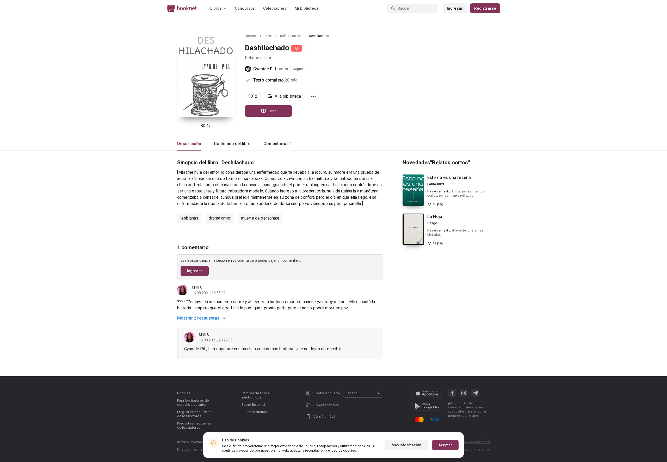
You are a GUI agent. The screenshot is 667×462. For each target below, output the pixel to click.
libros (456, 191)
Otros (268, 36)
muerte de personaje (260, 218)
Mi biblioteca (307, 8)
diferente (459, 230)
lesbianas (189, 218)
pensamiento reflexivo (456, 195)
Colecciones (274, 8)
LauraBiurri (435, 184)
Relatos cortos (290, 36)
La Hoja (434, 216)
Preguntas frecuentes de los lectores (194, 414)
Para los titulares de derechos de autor (193, 402)
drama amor (220, 218)
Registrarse (485, 8)
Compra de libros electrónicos (255, 395)
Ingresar (455, 8)
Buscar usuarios (254, 412)
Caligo (432, 223)
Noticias (183, 393)
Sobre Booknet (253, 405)
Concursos (245, 8)
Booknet (251, 36)
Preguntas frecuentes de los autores (194, 425)
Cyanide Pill (264, 68)
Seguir (298, 69)
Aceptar (445, 445)
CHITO (197, 287)
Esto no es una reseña (449, 177)
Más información (407, 445)
